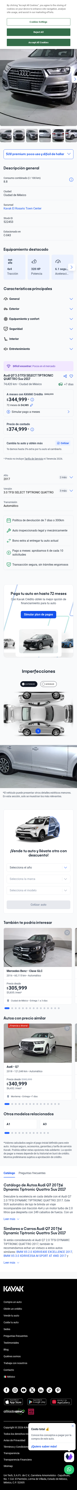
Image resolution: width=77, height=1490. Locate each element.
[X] (32, 1390)
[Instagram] (15, 1390)
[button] (62, 443)
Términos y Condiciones (17, 1446)
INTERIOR (49, 684)
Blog (6, 1349)
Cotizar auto (38, 904)
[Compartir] (65, 376)
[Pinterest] (58, 1390)
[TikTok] (49, 1390)
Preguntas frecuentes (32, 1173)
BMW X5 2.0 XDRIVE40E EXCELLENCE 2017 (44, 1252)
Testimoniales (11, 1342)
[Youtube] (24, 1390)
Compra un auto (13, 1302)
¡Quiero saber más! (44, 1446)
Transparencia (12, 1453)
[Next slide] (71, 267)
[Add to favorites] (67, 932)
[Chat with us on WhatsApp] (69, 1469)
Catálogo (9, 1173)
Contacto (9, 1369)
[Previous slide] (5, 267)
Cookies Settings (38, 22)
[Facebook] (6, 1390)
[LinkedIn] (41, 1390)
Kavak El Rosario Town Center (22, 208)
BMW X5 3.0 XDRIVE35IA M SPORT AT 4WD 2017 (35, 1256)
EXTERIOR (30, 684)
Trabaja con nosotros (15, 1363)
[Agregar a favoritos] (71, 376)
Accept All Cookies (38, 42)
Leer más (9, 1219)
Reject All (38, 32)
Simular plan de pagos (38, 614)
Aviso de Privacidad (14, 1440)
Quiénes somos (12, 1356)
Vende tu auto (11, 1315)
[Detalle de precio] (32, 400)
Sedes (7, 1329)
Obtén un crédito (13, 1308)
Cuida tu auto (11, 1322)
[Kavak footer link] (14, 1290)
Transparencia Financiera (18, 1459)
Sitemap (8, 1466)
